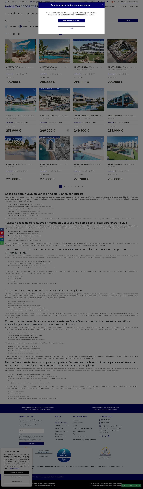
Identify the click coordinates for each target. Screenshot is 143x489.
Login (71, 28)
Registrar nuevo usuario (71, 20)
